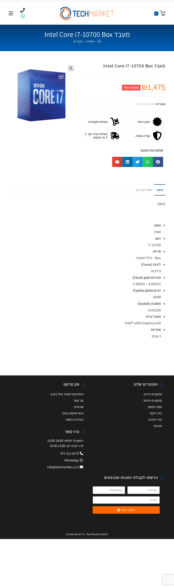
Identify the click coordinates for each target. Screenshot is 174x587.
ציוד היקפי (156, 413)
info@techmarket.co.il (63, 467)
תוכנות (158, 426)
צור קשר (78, 400)
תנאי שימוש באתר (73, 413)
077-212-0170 (69, 453)
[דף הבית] (99, 41)
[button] (71, 68)
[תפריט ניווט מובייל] (11, 13)
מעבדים (77, 41)
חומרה (151, 104)
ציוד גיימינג (155, 419)
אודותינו (79, 407)
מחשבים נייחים (153, 400)
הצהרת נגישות (75, 419)
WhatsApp (71, 460)
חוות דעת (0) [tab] (144, 190)
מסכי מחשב (154, 407)
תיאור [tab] (159, 190)
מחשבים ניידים (153, 394)
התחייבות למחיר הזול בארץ (67, 394)
